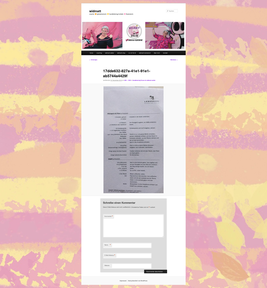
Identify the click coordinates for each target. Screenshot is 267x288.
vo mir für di (132, 53)
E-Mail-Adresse (110, 255)
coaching (99, 53)
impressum (123, 281)
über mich (157, 53)
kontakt (165, 53)
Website (107, 265)
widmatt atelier (109, 53)
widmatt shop (121, 53)
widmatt (95, 11)
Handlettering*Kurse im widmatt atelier (144, 80)
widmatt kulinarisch (145, 53)
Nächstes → (174, 60)
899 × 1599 (127, 80)
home (91, 53)
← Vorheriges (93, 60)
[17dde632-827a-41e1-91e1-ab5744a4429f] (133, 139)
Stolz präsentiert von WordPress (137, 281)
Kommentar (109, 216)
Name (108, 245)
